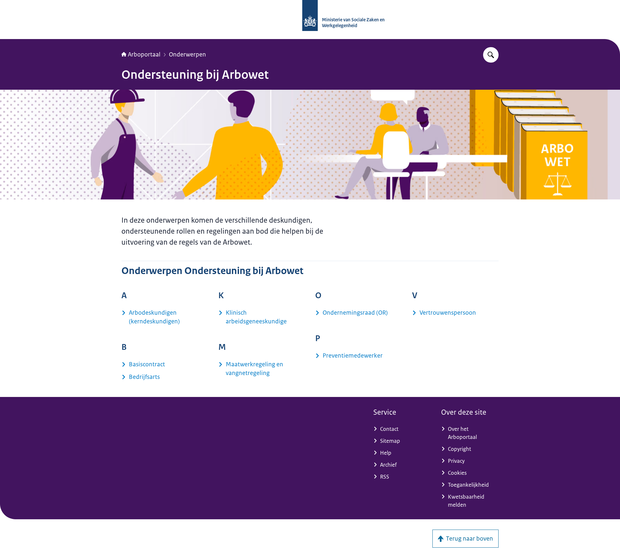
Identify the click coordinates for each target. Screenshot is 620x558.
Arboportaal (144, 54)
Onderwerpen (187, 54)
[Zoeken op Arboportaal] (491, 55)
